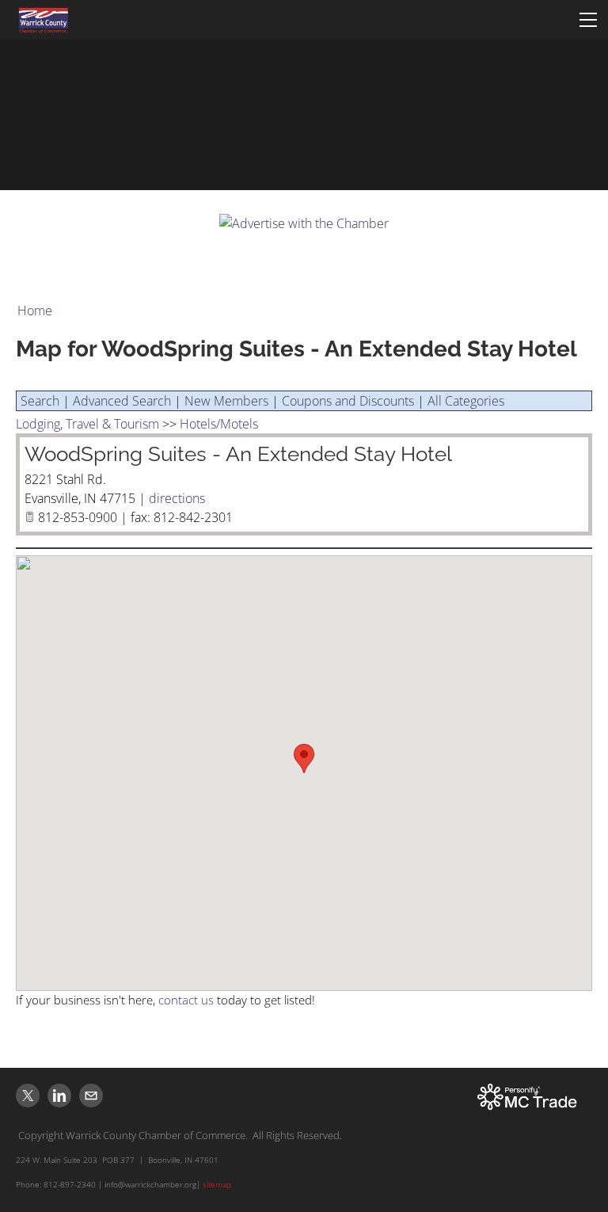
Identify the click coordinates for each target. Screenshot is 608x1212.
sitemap (217, 1184)
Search (40, 401)
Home (34, 310)
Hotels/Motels (219, 424)
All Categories (466, 401)
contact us (186, 1000)
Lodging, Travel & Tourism (87, 424)
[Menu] (588, 20)
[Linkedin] (59, 1095)
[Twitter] (28, 1095)
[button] (304, 758)
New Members (226, 401)
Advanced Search (122, 401)
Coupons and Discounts (348, 401)
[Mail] (91, 1095)
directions (177, 498)
